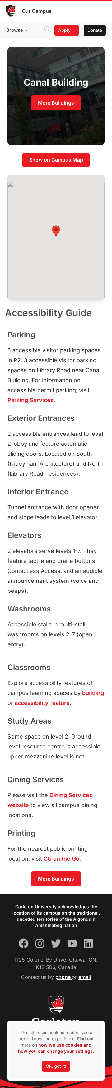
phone (63, 977)
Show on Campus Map (56, 160)
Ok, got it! (56, 1066)
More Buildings (56, 103)
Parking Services (30, 400)
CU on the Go (61, 858)
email (84, 977)
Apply (64, 30)
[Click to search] (47, 30)
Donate (94, 30)
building (93, 693)
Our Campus (37, 11)
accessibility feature (42, 703)
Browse (14, 30)
